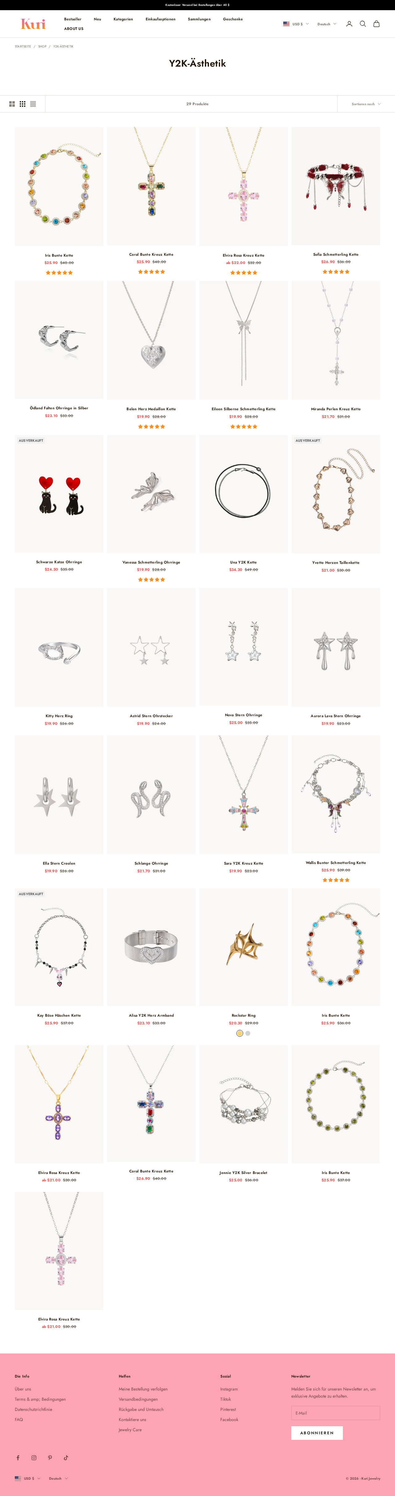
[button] (59, 273)
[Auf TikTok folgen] (66, 1458)
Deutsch (324, 23)
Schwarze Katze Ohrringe (59, 562)
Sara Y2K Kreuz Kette (244, 863)
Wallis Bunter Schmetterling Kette (336, 863)
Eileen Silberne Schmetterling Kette (244, 409)
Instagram (229, 1389)
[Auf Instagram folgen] (34, 1458)
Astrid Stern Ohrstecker (151, 716)
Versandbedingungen (138, 1399)
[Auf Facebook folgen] (18, 1458)
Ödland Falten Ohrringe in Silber (59, 408)
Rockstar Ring (244, 1015)
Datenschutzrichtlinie (33, 1409)
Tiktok (225, 1399)
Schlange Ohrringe (151, 863)
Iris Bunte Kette (59, 255)
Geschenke (233, 19)
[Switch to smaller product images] (22, 104)
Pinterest (228, 1409)
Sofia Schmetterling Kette (336, 254)
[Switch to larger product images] (12, 104)
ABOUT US (73, 28)
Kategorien (123, 19)
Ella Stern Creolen (59, 863)
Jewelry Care (130, 1430)
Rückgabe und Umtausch (141, 1409)
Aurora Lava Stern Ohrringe (336, 716)
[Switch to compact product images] (33, 104)
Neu (97, 19)
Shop (42, 46)
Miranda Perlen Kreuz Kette (336, 409)
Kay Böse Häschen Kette (59, 1015)
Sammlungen (199, 19)
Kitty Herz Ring (59, 716)
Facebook (229, 1419)
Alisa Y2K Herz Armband (151, 1015)
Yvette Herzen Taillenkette (336, 562)
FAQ (19, 1419)
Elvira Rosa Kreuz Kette (244, 255)
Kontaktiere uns (132, 1419)
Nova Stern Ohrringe (244, 715)
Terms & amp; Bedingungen (40, 1399)
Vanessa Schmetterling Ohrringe (151, 562)
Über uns (23, 1389)
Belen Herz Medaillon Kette (151, 409)
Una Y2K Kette (243, 562)
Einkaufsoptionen (161, 19)
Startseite (23, 46)
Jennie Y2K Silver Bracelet (243, 1173)
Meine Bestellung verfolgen (143, 1389)
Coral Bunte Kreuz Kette (151, 254)
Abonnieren (317, 1433)
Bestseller (72, 19)
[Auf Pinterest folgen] (50, 1458)
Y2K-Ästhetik (63, 46)
